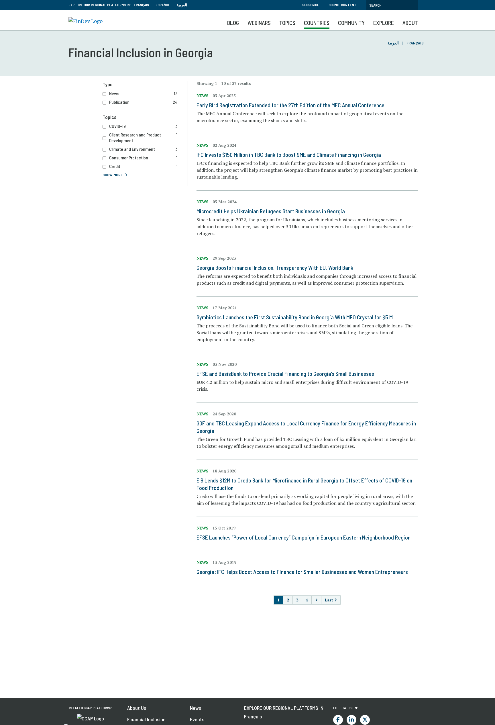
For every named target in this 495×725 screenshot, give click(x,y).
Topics (287, 22)
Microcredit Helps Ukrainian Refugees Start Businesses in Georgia (271, 211)
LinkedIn (351, 720)
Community (351, 22)
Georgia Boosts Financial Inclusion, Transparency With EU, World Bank (275, 267)
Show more (113, 174)
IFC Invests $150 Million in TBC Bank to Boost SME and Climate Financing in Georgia (289, 154)
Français (141, 5)
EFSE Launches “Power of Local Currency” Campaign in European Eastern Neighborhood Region (303, 537)
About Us (136, 708)
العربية (182, 5)
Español (163, 5)
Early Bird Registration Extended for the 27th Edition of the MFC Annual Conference (290, 104)
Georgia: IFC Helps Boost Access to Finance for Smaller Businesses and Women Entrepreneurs (302, 571)
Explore (383, 22)
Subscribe (310, 5)
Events (197, 719)
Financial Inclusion (146, 719)
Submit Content (342, 5)
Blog (233, 22)
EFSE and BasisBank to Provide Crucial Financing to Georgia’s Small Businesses (285, 373)
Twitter (365, 720)
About (410, 22)
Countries (316, 22)
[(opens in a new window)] (90, 718)
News (195, 708)
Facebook (338, 720)
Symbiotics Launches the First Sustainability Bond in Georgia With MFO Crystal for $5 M (295, 317)
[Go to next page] (316, 600)
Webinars (259, 22)
